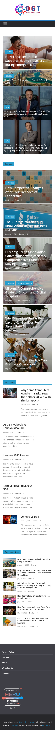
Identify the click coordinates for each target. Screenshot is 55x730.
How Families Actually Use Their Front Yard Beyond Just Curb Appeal (33, 608)
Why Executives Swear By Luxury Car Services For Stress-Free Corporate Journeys (23, 324)
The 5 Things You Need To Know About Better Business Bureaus (26, 226)
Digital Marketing (24, 283)
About (4, 662)
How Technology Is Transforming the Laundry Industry (33, 597)
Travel (9, 52)
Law (7, 107)
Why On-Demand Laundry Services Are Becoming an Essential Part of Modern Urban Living (34, 572)
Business (10, 183)
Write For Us (7, 668)
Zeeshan (22, 234)
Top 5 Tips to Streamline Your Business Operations (26, 362)
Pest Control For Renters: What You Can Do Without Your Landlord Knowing (32, 620)
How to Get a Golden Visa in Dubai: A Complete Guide (27, 81)
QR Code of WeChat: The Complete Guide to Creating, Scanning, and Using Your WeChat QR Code (34, 585)
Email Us (5, 673)
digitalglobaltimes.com (12, 698)
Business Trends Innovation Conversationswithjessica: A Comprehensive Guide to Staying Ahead (25, 258)
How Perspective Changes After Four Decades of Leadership (24, 192)
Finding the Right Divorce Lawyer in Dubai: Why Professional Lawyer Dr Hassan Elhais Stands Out (27, 114)
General (9, 76)
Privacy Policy (8, 652)
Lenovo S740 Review (16, 455)
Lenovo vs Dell (30, 516)
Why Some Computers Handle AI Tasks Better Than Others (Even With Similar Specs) (36, 395)
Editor (17, 200)
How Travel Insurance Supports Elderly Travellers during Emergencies (24, 60)
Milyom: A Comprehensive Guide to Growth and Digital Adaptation (25, 292)
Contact (5, 657)
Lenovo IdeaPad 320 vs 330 (17, 487)
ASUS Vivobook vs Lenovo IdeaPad (14, 426)
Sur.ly (17, 704)
